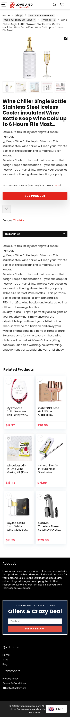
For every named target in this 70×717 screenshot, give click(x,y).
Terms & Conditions (14, 683)
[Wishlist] (62, 5)
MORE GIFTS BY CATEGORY (19, 20)
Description (13, 234)
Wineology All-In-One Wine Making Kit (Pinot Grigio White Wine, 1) (18, 472)
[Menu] (4, 4)
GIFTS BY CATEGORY (41, 15)
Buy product (35, 196)
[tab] (35, 234)
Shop (19, 15)
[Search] (54, 4)
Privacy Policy (11, 678)
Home (6, 15)
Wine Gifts (48, 20)
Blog (5, 664)
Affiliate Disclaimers (14, 688)
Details (57, 185)
